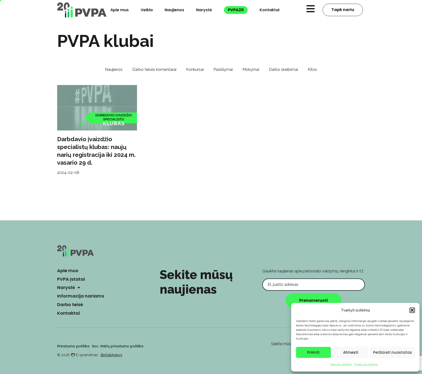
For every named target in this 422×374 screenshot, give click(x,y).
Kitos (312, 69)
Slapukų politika (341, 364)
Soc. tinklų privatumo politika (117, 346)
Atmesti (350, 352)
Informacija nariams (80, 296)
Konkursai (195, 69)
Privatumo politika (366, 364)
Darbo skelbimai (283, 69)
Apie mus (119, 10)
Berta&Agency (111, 355)
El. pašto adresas (277, 274)
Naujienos (174, 10)
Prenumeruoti (313, 300)
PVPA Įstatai (71, 279)
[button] (412, 310)
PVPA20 (236, 10)
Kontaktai (269, 10)
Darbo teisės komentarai (154, 69)
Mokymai (251, 69)
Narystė (204, 10)
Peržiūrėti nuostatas (392, 352)
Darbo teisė (70, 304)
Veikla (147, 10)
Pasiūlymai (223, 69)
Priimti (313, 352)
